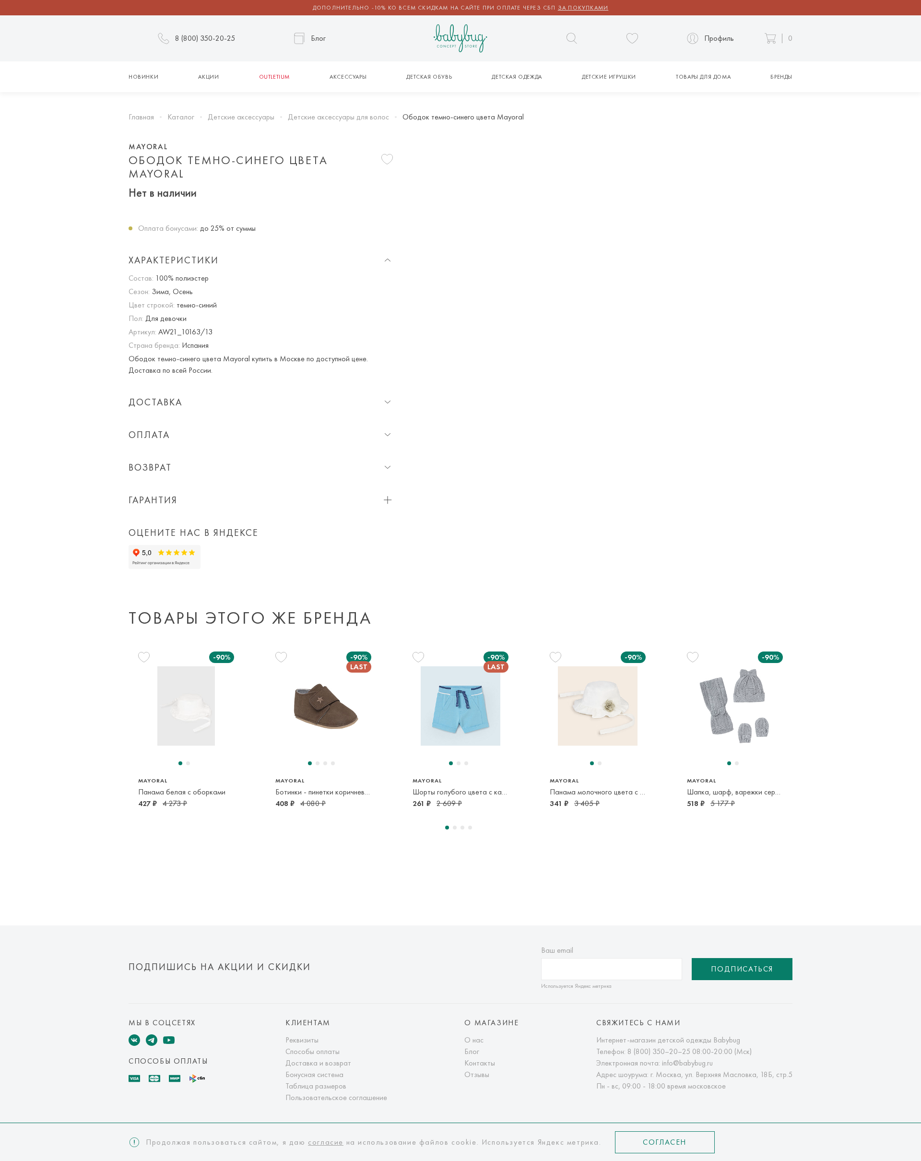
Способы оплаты (312, 1051)
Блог (471, 1051)
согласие (325, 1142)
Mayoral (148, 147)
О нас (474, 1040)
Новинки (143, 77)
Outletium (274, 77)
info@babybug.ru (687, 1063)
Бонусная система (314, 1074)
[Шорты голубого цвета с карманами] (460, 706)
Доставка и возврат (318, 1063)
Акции (208, 77)
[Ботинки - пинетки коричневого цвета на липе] (323, 706)
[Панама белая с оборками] (186, 706)
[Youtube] (169, 1040)
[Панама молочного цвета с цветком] (597, 706)
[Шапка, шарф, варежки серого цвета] (734, 706)
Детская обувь (429, 77)
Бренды (781, 77)
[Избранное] (632, 38)
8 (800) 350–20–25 (658, 1051)
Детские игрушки (609, 77)
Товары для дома (703, 77)
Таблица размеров (315, 1086)
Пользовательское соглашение (336, 1097)
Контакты (479, 1063)
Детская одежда (517, 77)
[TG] (151, 1040)
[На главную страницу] (460, 38)
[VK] (134, 1040)
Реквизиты (302, 1040)
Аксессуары (348, 77)
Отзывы (476, 1074)
